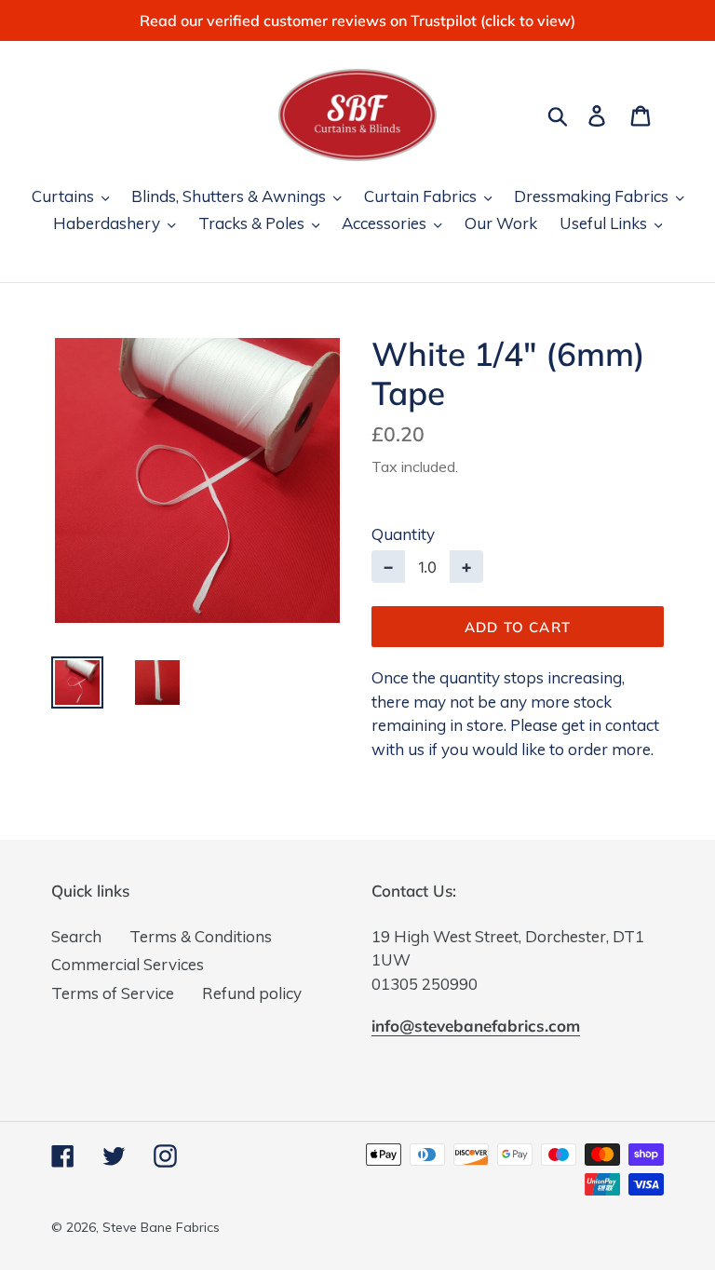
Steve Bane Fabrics (161, 1227)
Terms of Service (112, 993)
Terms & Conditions (200, 936)
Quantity (403, 534)
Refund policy (252, 993)
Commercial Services (127, 964)
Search (76, 936)
